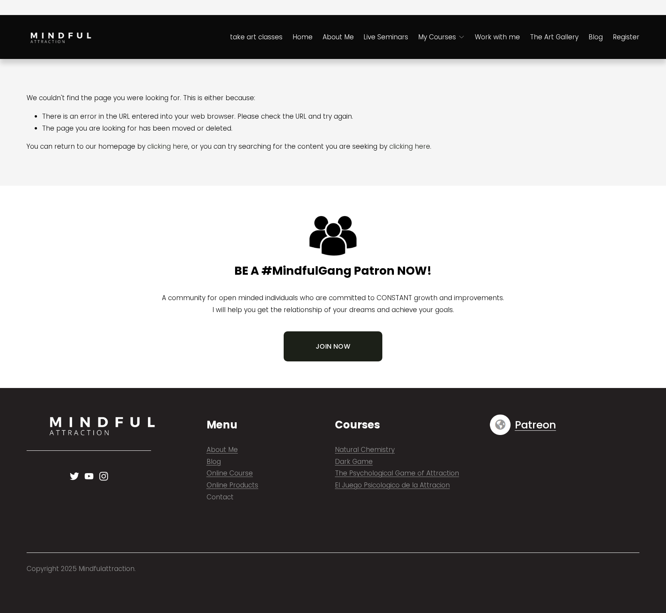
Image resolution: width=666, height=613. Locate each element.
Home (303, 37)
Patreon (535, 425)
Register (626, 37)
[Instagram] (103, 476)
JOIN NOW (333, 346)
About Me (338, 37)
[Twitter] (74, 476)
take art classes (256, 37)
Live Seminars (385, 37)
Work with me (497, 37)
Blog (596, 37)
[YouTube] (89, 476)
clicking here (167, 146)
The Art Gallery (554, 37)
